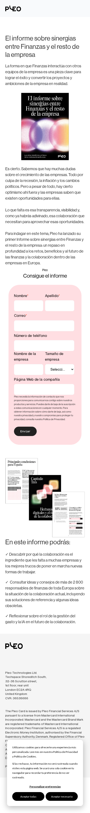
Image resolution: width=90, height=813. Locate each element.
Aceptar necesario (62, 796)
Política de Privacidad (65, 752)
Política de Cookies (25, 756)
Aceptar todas (28, 796)
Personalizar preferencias (45, 786)
